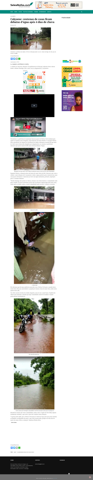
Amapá (15, 11)
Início (11, 11)
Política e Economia (28, 11)
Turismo (36, 11)
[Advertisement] (34, 434)
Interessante (42, 11)
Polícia (20, 11)
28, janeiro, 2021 (13, 25)
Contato (49, 11)
